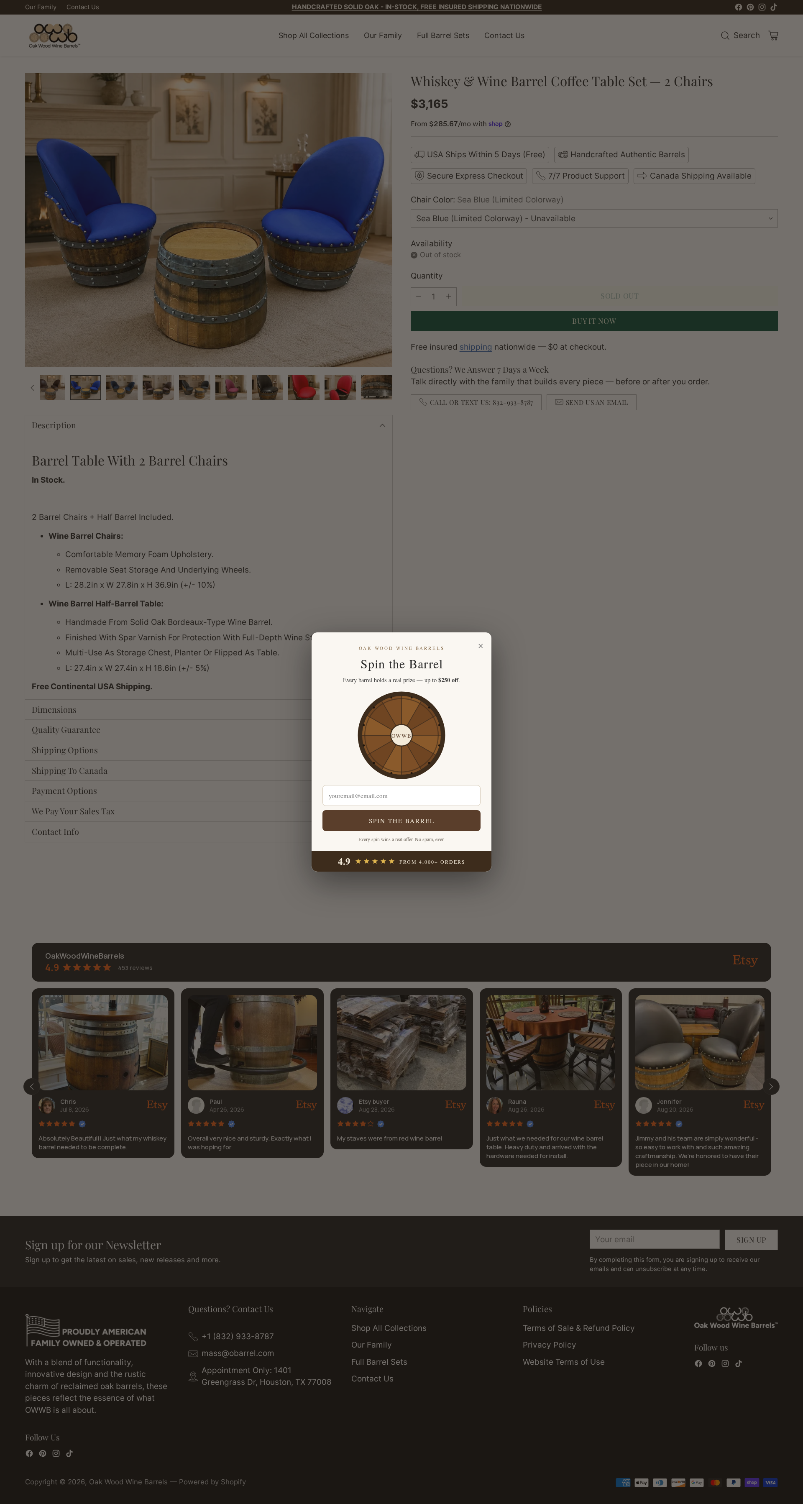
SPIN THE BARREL (402, 820)
